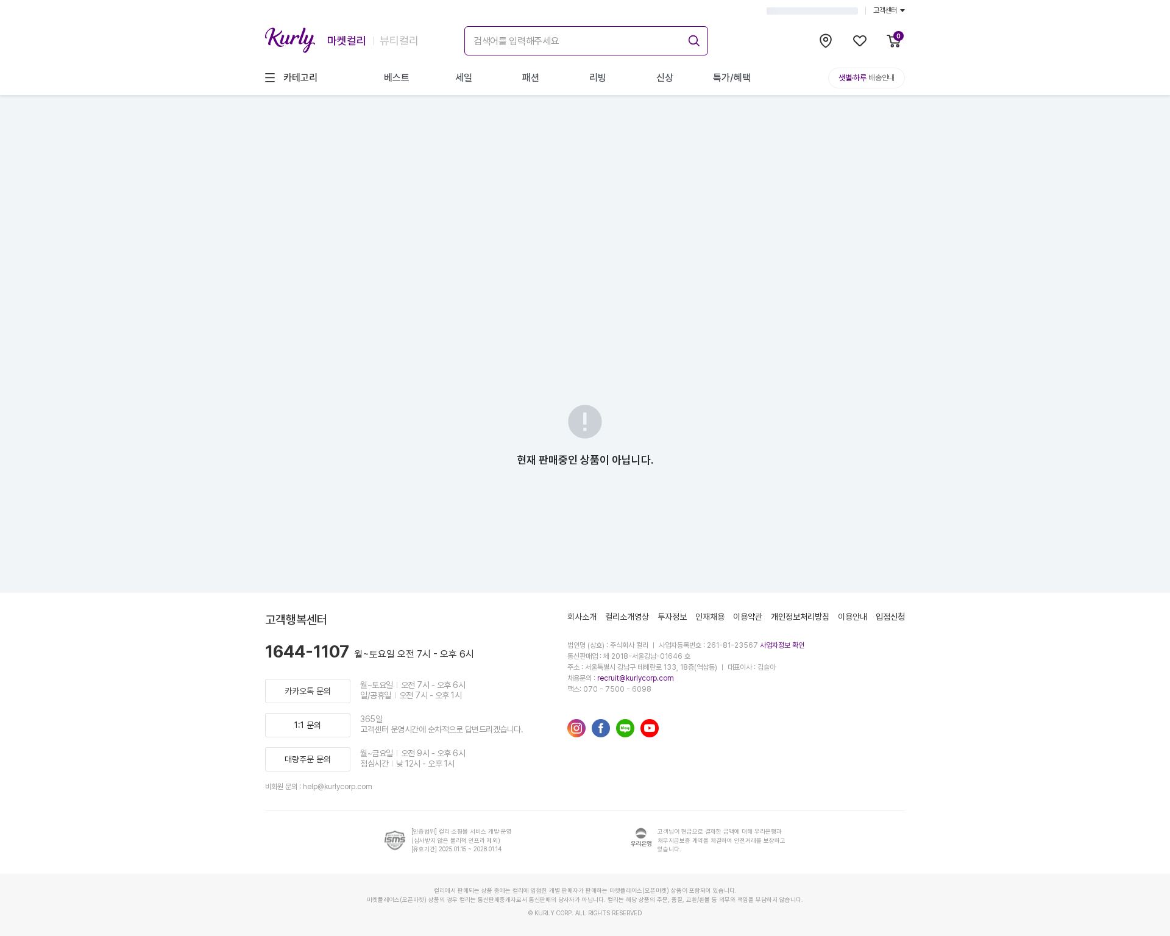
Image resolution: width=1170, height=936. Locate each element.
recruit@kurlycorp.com (635, 678)
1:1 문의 (307, 725)
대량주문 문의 (308, 759)
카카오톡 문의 (308, 691)
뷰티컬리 (399, 40)
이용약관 (747, 617)
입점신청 (890, 617)
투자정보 (672, 617)
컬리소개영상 (627, 617)
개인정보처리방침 (800, 617)
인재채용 (710, 617)
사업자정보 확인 (782, 645)
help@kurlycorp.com (337, 786)
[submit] (692, 39)
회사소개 (582, 617)
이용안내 (852, 617)
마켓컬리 (346, 40)
